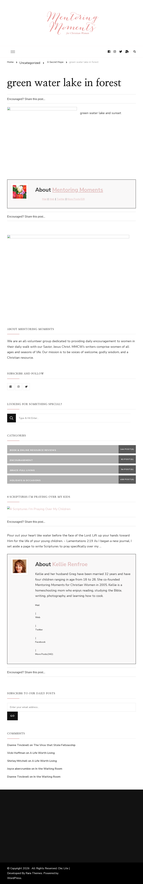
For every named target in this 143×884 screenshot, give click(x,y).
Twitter (61, 199)
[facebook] (10, 386)
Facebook (40, 642)
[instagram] (18, 386)
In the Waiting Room (48, 769)
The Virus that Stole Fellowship (54, 745)
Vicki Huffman (16, 753)
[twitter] (26, 386)
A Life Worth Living (42, 753)
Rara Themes (34, 873)
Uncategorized (29, 63)
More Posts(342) (44, 654)
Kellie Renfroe (70, 564)
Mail (44, 199)
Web (51, 199)
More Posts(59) (76, 199)
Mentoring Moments (77, 190)
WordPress (14, 878)
